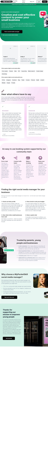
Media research (31, 71)
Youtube (28, 80)
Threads (13, 82)
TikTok (3, 80)
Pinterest (33, 80)
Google (8, 82)
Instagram (8, 80)
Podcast (11, 71)
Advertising (4, 74)
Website (3, 82)
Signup (44, 1)
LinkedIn (42, 80)
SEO (19, 71)
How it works (23, 1)
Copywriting (24, 71)
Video (15, 71)
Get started (9, 338)
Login (39, 1)
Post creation (5, 71)
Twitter (22, 80)
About (31, 1)
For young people (15, 1)
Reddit (37, 80)
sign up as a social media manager (10, 34)
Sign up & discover (9, 297)
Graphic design (39, 71)
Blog (19, 80)
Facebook (14, 80)
